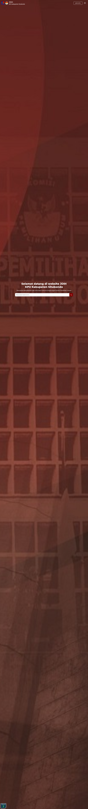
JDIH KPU (78, 3)
